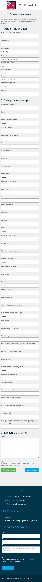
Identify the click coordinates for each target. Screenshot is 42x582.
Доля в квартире (7, 289)
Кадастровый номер (8, 235)
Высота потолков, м (8, 181)
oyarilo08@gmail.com (20, 504)
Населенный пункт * (9, 63)
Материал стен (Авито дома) (12, 367)
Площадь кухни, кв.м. (9, 135)
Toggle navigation (4, 5)
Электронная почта (9, 539)
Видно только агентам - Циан (12, 313)
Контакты (7, 517)
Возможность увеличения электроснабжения (18, 344)
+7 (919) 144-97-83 (19, 500)
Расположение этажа (9, 120)
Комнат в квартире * (9, 104)
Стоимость (5, 90)
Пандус (3, 282)
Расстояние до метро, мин (11, 251)
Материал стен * (7, 151)
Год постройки (6, 243)
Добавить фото (9, 470)
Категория (5, 48)
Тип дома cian (6, 413)
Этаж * (3, 112)
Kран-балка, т (6, 359)
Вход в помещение (8, 259)
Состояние (5, 174)
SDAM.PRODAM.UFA (27, 5)
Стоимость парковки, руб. (11, 351)
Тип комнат (5, 166)
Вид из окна (5, 189)
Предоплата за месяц (9, 266)
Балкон (4, 220)
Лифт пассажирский (8, 197)
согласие (29, 464)
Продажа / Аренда (8, 83)
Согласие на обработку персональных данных (20, 521)
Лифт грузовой (7, 205)
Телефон (4, 40)
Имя (3, 533)
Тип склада (5, 336)
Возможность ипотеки (9, 328)
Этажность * (5, 143)
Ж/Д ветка (5, 274)
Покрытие (5, 320)
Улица (3, 76)
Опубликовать (31, 470)
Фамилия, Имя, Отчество (10, 33)
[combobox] (20, 52)
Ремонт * (4, 212)
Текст (3, 437)
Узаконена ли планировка (11, 398)
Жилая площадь (7, 127)
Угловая (4, 228)
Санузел (4, 158)
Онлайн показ (6, 297)
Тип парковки (6, 382)
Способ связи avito (8, 390)
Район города (6, 69)
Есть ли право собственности (12, 405)
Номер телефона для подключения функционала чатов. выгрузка (19, 422)
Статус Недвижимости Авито (12, 305)
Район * (4, 56)
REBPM (22, 578)
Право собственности (9, 374)
